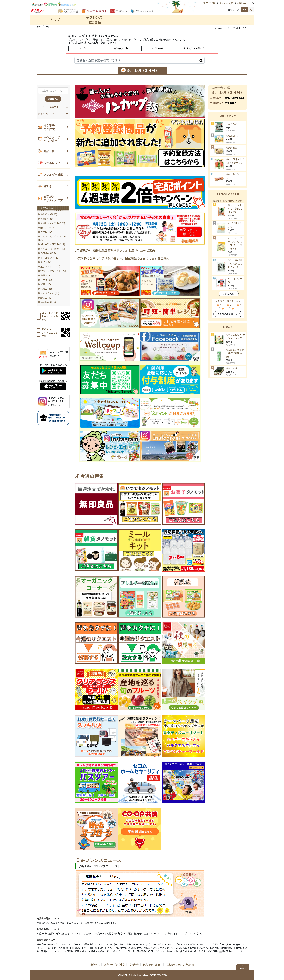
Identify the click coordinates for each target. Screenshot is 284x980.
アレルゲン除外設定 (48, 107)
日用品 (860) (46, 279)
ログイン (84, 48)
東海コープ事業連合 (114, 964)
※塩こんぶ (231, 124)
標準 (244, 9)
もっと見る (228, 293)
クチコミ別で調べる (227, 314)
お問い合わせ (244, 3)
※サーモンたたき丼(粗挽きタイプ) (235, 208)
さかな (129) (46, 232)
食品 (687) (45, 262)
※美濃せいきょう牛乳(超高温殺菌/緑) (235, 353)
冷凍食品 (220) (48, 253)
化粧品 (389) (46, 288)
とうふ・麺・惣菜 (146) (52, 248)
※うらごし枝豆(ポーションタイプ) (235, 336)
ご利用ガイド (208, 3)
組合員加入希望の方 (194, 48)
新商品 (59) (46, 297)
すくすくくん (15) (49, 293)
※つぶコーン (232, 135)
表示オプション (46, 113)
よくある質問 (226, 3)
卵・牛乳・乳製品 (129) (52, 244)
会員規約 (134, 964)
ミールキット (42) (49, 257)
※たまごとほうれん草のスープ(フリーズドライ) (235, 243)
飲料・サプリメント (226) (53, 271)
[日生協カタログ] (67, 10)
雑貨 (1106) (46, 284)
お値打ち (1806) (48, 214)
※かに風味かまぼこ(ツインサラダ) (235, 161)
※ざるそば (231, 368)
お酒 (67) (45, 275)
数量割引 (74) (47, 218)
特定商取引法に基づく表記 (180, 964)
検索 (51, 99)
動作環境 (95, 964)
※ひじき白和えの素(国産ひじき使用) (235, 263)
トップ (55, 19)
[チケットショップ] (141, 11)
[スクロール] (118, 11)
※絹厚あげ (231, 147)
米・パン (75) (47, 227)
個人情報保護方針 (152, 964)
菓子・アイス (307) (50, 266)
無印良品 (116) (48, 302)
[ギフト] (94, 10)
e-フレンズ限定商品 (94, 19)
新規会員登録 (121, 48)
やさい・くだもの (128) (52, 223)
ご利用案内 (158, 48)
